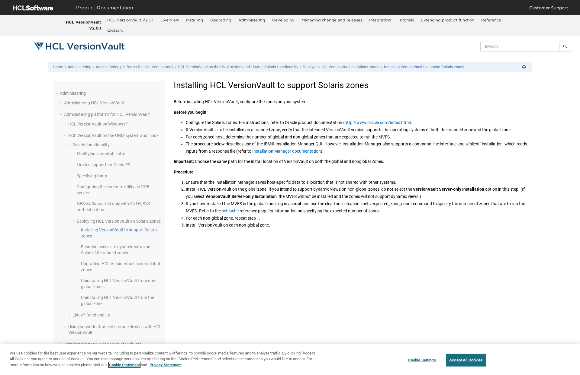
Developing (283, 20)
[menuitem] (130, 20)
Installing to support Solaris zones (424, 67)
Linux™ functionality (91, 315)
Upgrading (220, 20)
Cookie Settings (422, 360)
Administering (251, 20)
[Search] (565, 46)
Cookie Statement (124, 365)
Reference (491, 20)
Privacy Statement (166, 365)
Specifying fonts (92, 175)
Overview (169, 20)
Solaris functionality (281, 67)
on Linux (219, 67)
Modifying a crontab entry (101, 153)
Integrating (380, 20)
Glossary (115, 30)
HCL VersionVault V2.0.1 (83, 25)
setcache (230, 210)
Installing (194, 20)
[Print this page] (525, 67)
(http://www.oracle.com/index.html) (377, 122)
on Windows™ (98, 124)
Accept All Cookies (466, 360)
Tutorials (406, 20)
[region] (290, 359)
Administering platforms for (134, 67)
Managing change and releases (331, 20)
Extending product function (447, 20)
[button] (57, 93)
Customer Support (548, 7)
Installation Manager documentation (286, 151)
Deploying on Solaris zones (341, 67)
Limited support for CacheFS (103, 164)
